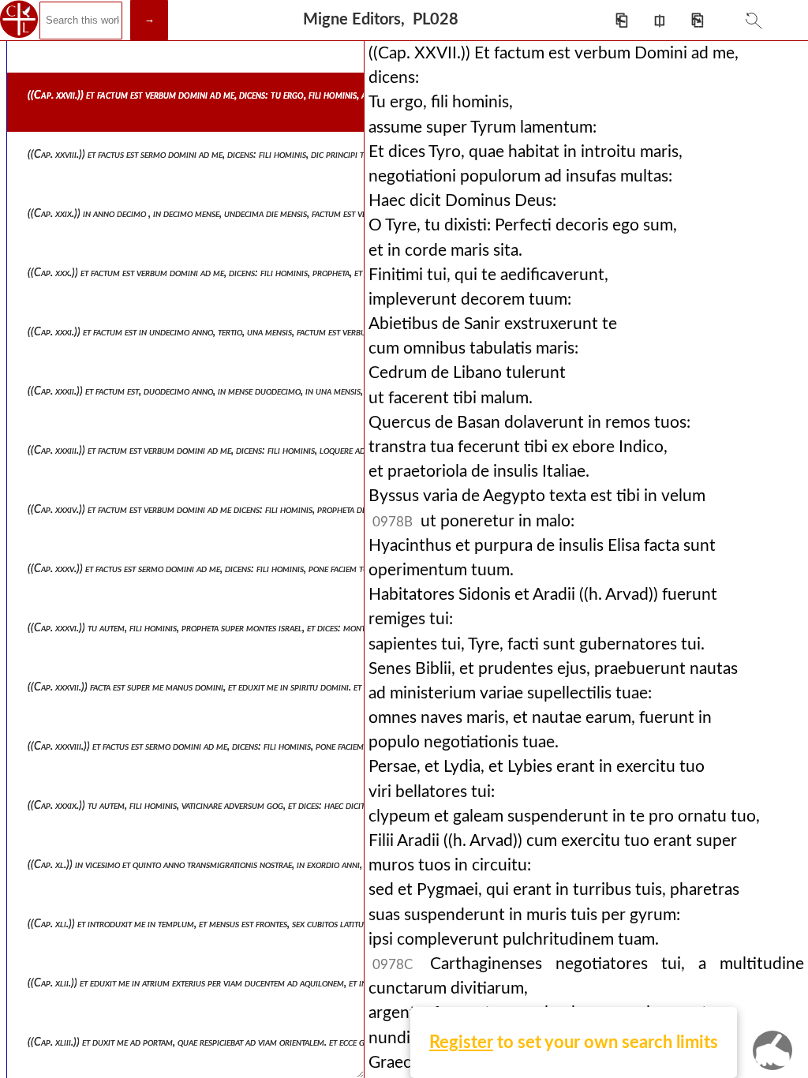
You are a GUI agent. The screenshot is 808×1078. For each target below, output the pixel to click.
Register (461, 1042)
